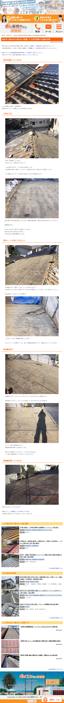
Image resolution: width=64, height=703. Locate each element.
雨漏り (32, 46)
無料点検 (38, 46)
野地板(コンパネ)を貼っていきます (20, 511)
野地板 (17, 338)
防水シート (17, 287)
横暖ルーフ (33, 48)
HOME (3, 35)
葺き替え (39, 48)
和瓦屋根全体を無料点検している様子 (21, 52)
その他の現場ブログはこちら (55, 669)
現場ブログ (9, 35)
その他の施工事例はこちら (56, 568)
